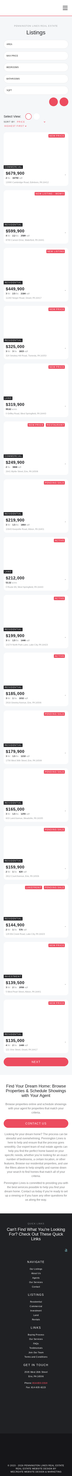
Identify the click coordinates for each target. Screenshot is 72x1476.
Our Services (36, 1282)
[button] (65, 8)
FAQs (36, 1343)
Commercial (36, 1306)
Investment (36, 1310)
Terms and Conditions (35, 1357)
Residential (36, 1302)
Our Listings (36, 1269)
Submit (55, 101)
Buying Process (36, 1335)
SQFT (9, 90)
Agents (36, 1278)
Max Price (12, 56)
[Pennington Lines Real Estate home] (30, 8)
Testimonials (35, 1348)
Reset (65, 101)
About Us (36, 1273)
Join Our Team (36, 1352)
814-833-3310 (40, 1383)
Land (36, 1315)
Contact (36, 1287)
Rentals (36, 1319)
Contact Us (35, 1123)
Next (36, 1061)
